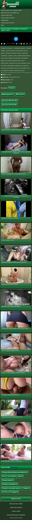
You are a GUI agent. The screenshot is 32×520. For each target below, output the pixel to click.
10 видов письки (7, 480)
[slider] (7, 44)
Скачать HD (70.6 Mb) (9, 104)
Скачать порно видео (6, 15)
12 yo (4, 492)
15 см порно (13, 492)
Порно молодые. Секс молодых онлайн (11, 10)
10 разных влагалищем (9, 484)
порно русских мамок (16, 503)
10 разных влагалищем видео (11, 488)
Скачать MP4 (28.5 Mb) (10, 100)
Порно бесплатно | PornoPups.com (10, 12)
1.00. (20, 476)
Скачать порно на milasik (7, 17)
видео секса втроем (16, 507)
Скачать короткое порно (16, 517)
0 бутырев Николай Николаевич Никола (14, 472)
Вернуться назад (16, 498)
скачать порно (16, 511)
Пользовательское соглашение (16, 515)
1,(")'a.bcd (12, 476)
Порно (2, 25)
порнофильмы (4, 20)
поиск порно (14, 467)
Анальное (11, 88)
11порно (26, 488)
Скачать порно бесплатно (7, 22)
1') (3, 476)
